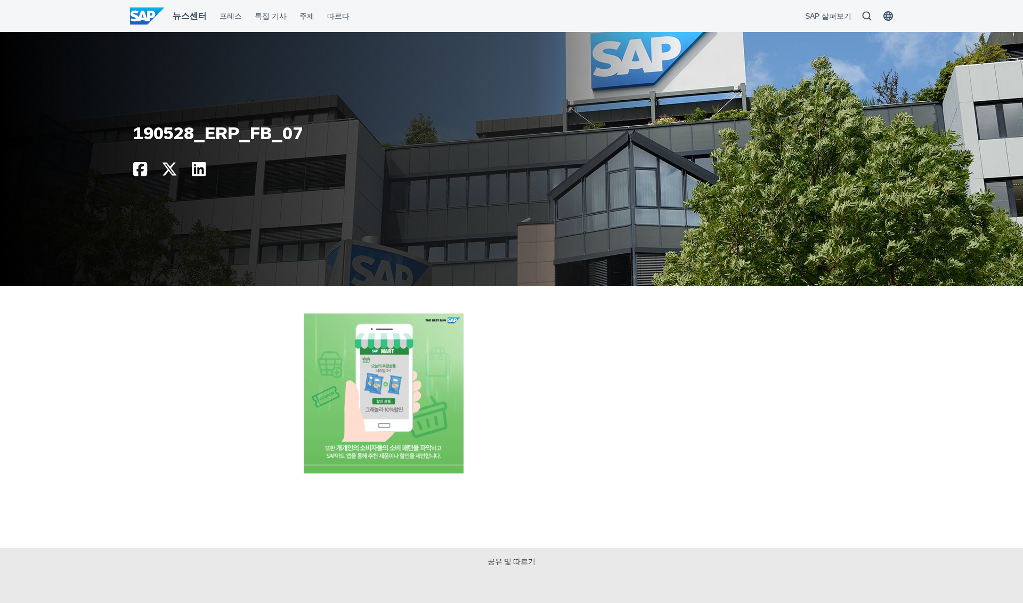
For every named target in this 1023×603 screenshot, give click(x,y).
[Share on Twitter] (169, 171)
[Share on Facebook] (140, 171)
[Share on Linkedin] (199, 171)
